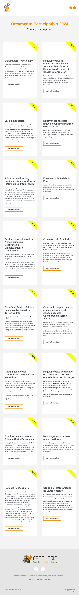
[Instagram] (74, 7)
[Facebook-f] (36, 569)
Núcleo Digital (71, 591)
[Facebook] (70, 7)
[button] (59, 8)
